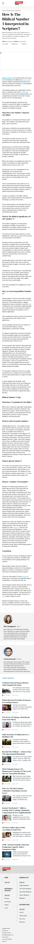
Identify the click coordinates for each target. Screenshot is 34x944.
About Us (4, 941)
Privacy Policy (5, 937)
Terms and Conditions (7, 939)
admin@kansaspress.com (8, 934)
